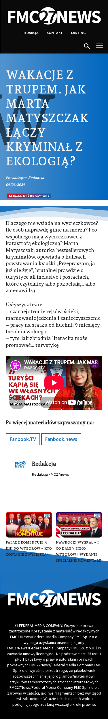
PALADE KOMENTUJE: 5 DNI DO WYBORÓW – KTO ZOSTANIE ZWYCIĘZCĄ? (29, 548)
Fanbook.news (61, 439)
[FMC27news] (54, 16)
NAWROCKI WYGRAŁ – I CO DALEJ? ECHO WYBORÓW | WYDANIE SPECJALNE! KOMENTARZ (78, 551)
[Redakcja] (20, 467)
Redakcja (36, 177)
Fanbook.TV (23, 439)
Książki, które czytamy (29, 196)
